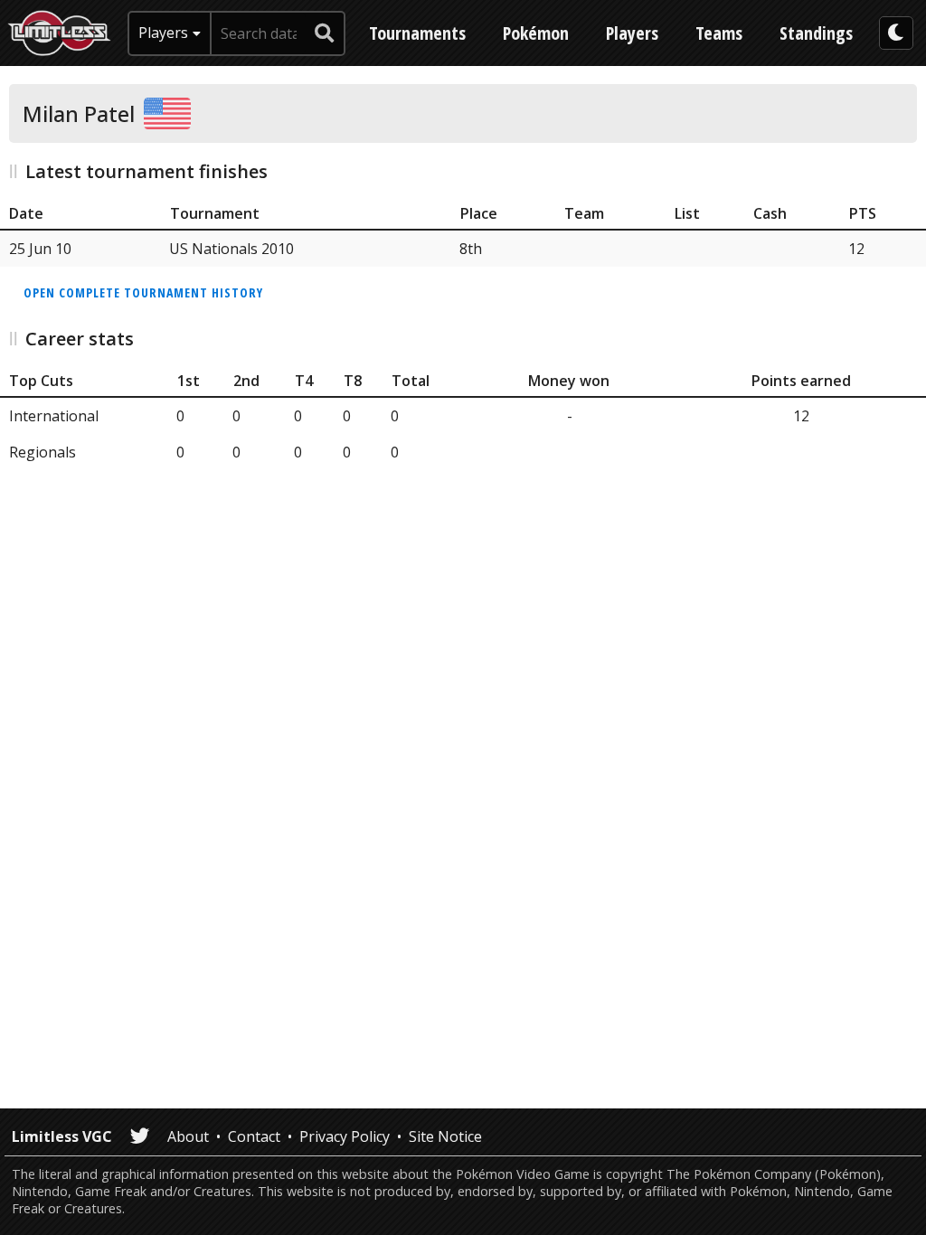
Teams (718, 33)
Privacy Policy (344, 1136)
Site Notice (445, 1136)
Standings (816, 33)
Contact (254, 1136)
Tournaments (417, 33)
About (188, 1136)
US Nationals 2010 (231, 249)
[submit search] (325, 33)
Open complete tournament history (143, 292)
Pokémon (536, 33)
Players (632, 33)
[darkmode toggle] (896, 33)
